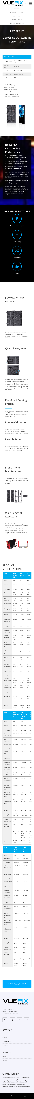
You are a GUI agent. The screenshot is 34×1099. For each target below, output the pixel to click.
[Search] (26, 3)
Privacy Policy (28, 1096)
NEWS (4, 1056)
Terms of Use (21, 1096)
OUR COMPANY (6, 1052)
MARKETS (5, 1049)
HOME (4, 1034)
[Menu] (30, 3)
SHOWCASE (6, 1045)
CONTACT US (6, 1060)
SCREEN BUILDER (7, 1041)
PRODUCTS (5, 1037)
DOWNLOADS (6, 1064)
